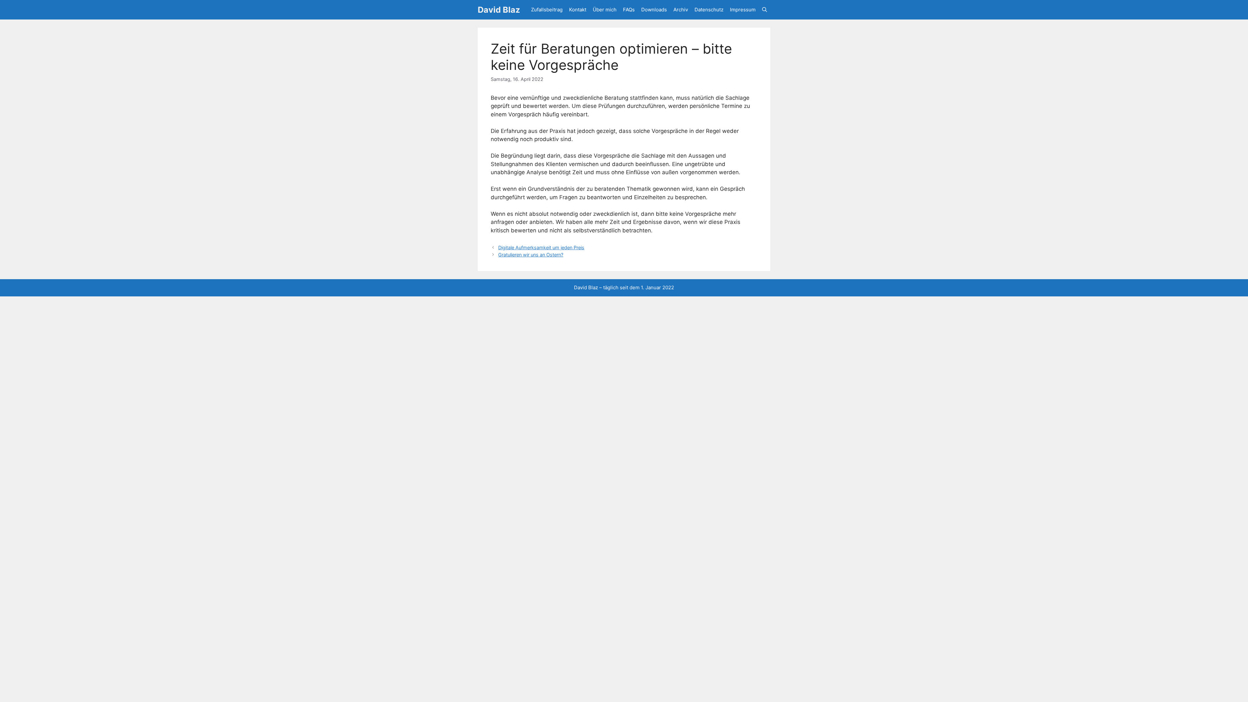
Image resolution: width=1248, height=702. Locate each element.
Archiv (680, 9)
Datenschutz (709, 9)
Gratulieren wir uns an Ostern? (530, 254)
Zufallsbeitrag (547, 9)
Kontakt (577, 9)
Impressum (743, 9)
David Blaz (499, 10)
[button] (764, 10)
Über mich (605, 9)
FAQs (629, 9)
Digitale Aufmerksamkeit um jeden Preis (541, 247)
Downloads (654, 9)
